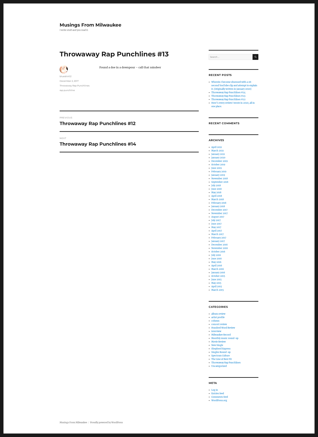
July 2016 (216, 255)
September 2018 (219, 182)
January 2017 (218, 241)
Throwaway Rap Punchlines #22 (228, 99)
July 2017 (216, 220)
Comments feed (219, 397)
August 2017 (217, 216)
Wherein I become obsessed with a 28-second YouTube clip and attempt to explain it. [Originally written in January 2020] (234, 85)
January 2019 (218, 175)
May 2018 (216, 192)
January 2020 (218, 157)
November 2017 (219, 213)
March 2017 (217, 234)
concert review (219, 324)
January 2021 (218, 154)
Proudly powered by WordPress (106, 422)
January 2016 (218, 272)
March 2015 (217, 290)
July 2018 (216, 185)
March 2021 (217, 150)
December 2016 (219, 244)
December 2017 (219, 209)
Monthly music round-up (224, 338)
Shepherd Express (221, 348)
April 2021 (216, 147)
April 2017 (216, 230)
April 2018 (216, 196)
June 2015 (216, 279)
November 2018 (219, 178)
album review (218, 313)
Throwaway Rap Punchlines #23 (228, 96)
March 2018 (217, 199)
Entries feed (217, 393)
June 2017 (216, 223)
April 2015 (216, 286)
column (215, 320)
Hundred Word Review (223, 327)
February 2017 (218, 237)
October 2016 (218, 251)
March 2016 (217, 269)
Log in (214, 390)
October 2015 (218, 276)
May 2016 (216, 262)
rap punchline (67, 90)
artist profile (218, 317)
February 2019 (218, 171)
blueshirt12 (65, 76)
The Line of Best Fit (221, 359)
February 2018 (218, 203)
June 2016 (216, 258)
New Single (217, 345)
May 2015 (216, 283)
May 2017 (216, 227)
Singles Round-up (221, 352)
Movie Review (218, 341)
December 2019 (219, 161)
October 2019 (218, 164)
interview (216, 331)
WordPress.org (219, 400)
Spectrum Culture (220, 355)
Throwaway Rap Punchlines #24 (228, 92)
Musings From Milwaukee (90, 25)
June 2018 (216, 189)
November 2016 (219, 248)
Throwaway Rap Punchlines (74, 85)
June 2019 (216, 168)
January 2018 (218, 206)
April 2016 (216, 265)
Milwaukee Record (221, 334)
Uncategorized (219, 366)
